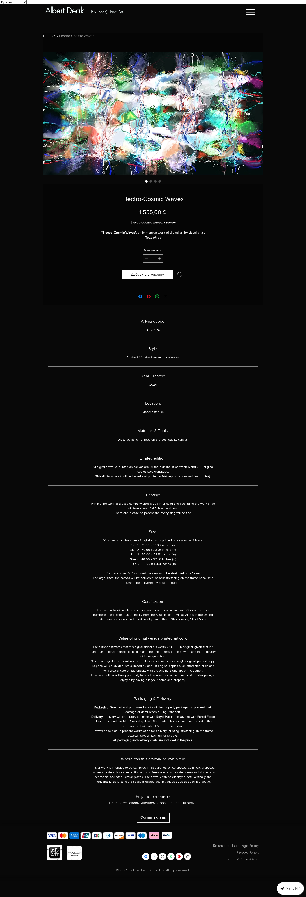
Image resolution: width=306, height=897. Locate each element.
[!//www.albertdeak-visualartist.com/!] (187, 856)
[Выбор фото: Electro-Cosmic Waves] (146, 181)
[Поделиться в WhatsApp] (157, 296)
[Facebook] (145, 856)
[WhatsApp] (171, 856)
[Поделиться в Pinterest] (148, 296)
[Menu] (251, 11)
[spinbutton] (153, 258)
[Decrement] (146, 258)
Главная (49, 36)
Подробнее (153, 237)
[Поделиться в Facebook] (140, 296)
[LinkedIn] (154, 856)
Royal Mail (163, 716)
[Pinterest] (179, 856)
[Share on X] (165, 296)
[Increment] (160, 258)
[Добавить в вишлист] (179, 274)
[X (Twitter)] (162, 856)
